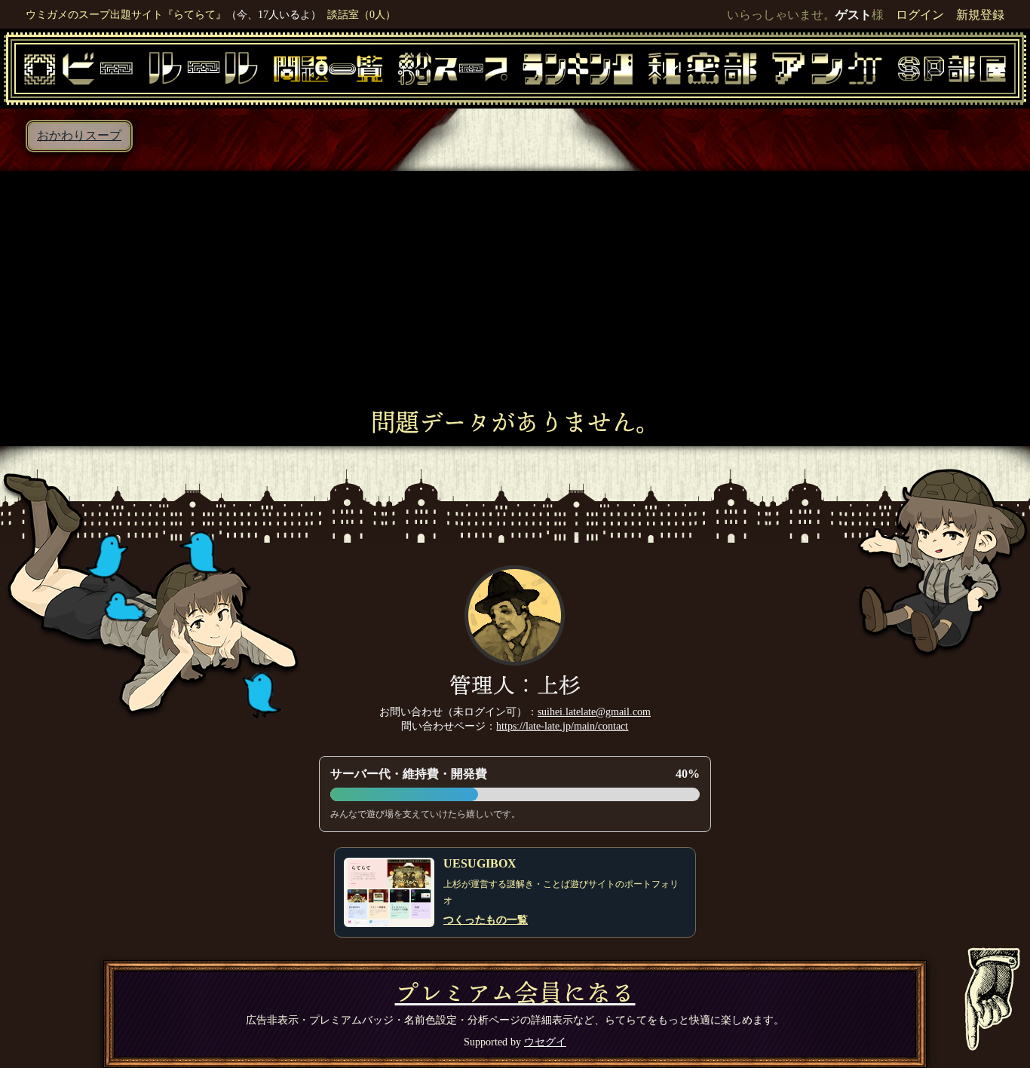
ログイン (920, 14)
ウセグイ (545, 1042)
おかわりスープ (79, 135)
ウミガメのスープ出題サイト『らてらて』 (126, 14)
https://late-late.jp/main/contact (562, 726)
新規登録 (980, 14)
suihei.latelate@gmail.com (594, 711)
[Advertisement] (515, 295)
